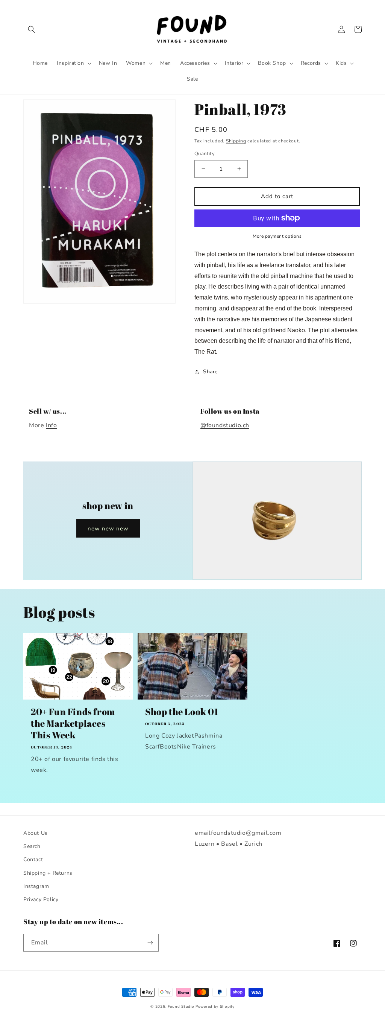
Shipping (236, 141)
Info (51, 425)
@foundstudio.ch (224, 425)
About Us (35, 833)
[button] (31, 29)
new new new (108, 528)
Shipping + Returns (48, 873)
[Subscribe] (150, 943)
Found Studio (181, 1006)
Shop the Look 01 (181, 712)
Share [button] (210, 371)
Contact (33, 859)
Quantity (204, 153)
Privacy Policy (40, 899)
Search (32, 846)
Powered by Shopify (215, 1006)
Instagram (36, 886)
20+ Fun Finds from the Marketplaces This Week (73, 723)
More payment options (277, 236)
